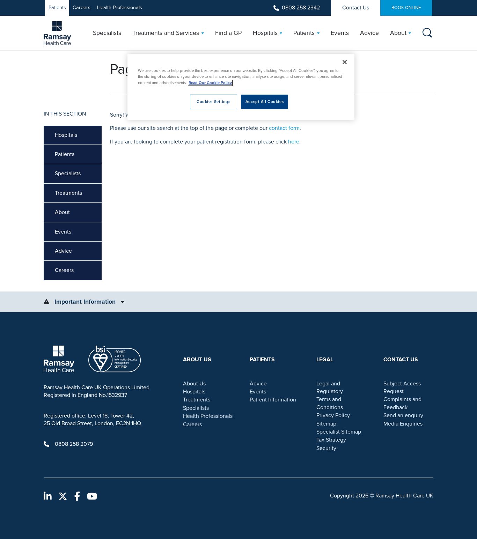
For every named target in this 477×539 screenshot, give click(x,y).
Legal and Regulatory (329, 387)
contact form (284, 128)
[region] (240, 87)
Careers (81, 7)
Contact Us (355, 7)
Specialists (68, 173)
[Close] (344, 62)
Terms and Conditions (329, 403)
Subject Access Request (402, 387)
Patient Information (273, 399)
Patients (57, 7)
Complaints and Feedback (402, 403)
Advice (63, 251)
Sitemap (326, 423)
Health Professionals (119, 7)
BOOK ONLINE (406, 7)
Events (63, 231)
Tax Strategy (331, 439)
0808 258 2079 (74, 444)
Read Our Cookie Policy (210, 83)
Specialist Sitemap (338, 431)
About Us (194, 383)
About (62, 212)
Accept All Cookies (264, 101)
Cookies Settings (213, 101)
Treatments (68, 193)
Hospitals (66, 135)
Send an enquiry (403, 415)
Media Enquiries (403, 423)
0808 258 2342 (301, 7)
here (293, 141)
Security (326, 448)
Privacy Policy (333, 415)
